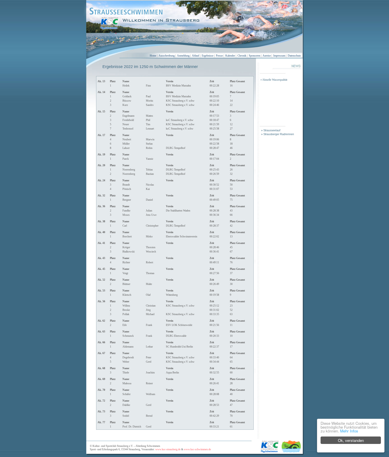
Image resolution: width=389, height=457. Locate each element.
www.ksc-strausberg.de (168, 449)
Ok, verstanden (351, 440)
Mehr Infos (349, 431)
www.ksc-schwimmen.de (197, 449)
